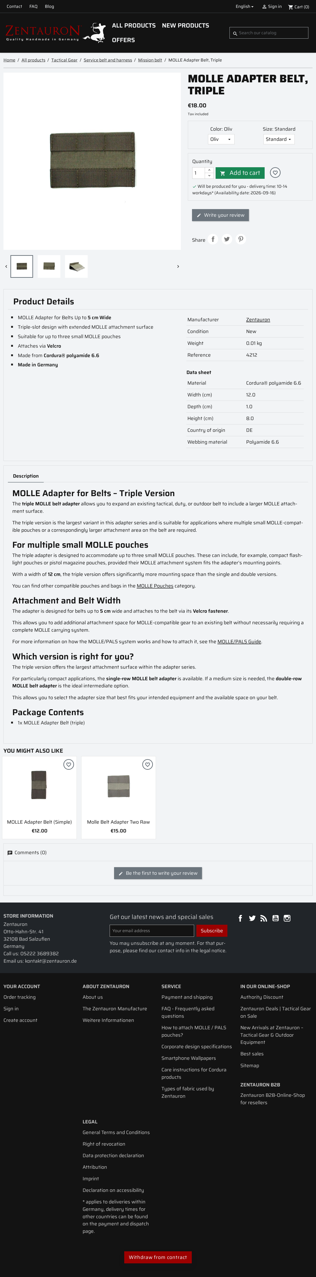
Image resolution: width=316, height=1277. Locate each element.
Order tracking (19, 997)
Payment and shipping (187, 997)
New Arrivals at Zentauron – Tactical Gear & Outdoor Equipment (271, 1035)
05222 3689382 (39, 953)
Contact (14, 6)
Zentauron (258, 319)
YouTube (276, 919)
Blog (49, 6)
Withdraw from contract (158, 1257)
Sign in (11, 1008)
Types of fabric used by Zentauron (187, 1092)
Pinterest (240, 239)
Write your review (224, 215)
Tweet (227, 239)
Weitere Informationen (108, 1020)
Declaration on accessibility (113, 1190)
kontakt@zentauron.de (51, 961)
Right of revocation (104, 1144)
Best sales (252, 1053)
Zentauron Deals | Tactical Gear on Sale (275, 1012)
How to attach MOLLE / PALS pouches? (193, 1031)
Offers (123, 40)
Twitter (253, 919)
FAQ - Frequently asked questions (187, 1012)
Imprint (91, 1178)
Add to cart (240, 173)
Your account (21, 986)
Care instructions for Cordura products (193, 1073)
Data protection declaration (113, 1155)
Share (213, 239)
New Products (185, 25)
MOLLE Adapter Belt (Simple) (39, 822)
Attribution (95, 1167)
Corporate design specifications (196, 1046)
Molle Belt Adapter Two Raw (118, 822)
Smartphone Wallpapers (188, 1058)
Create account (20, 1020)
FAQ (33, 6)
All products (134, 25)
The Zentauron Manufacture (115, 1008)
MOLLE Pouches (155, 586)
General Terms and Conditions (116, 1132)
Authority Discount (261, 997)
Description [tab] (26, 476)
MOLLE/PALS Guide (239, 641)
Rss (264, 919)
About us (93, 997)
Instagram (287, 919)
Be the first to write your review (161, 873)
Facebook (241, 919)
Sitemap (249, 1065)
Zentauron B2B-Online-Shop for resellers (272, 1098)
